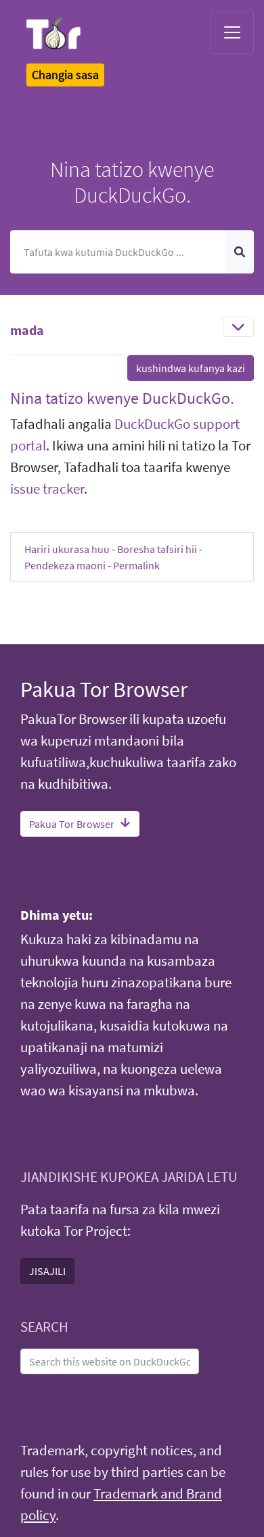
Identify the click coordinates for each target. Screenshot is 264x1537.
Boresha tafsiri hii (157, 549)
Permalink (136, 565)
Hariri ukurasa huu (67, 549)
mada (27, 329)
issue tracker (47, 489)
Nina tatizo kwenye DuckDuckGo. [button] (122, 398)
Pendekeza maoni (65, 565)
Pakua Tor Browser (71, 824)
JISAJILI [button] (47, 1271)
